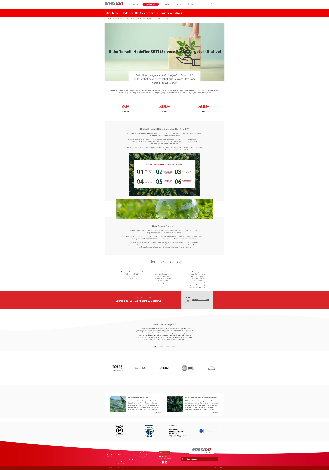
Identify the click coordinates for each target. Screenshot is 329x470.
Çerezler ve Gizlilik (143, 455)
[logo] (114, 4)
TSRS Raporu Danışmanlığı (124, 461)
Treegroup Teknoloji (219, 468)
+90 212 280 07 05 (164, 459)
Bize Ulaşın (164, 453)
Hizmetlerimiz (150, 4)
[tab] (154, 346)
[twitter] (166, 462)
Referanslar (166, 4)
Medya (179, 4)
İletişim (190, 4)
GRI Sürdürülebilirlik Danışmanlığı (125, 459)
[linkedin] (163, 462)
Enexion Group (134, 4)
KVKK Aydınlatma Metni (144, 457)
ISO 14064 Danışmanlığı (123, 457)
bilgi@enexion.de (164, 456)
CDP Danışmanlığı (122, 463)
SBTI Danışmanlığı (122, 455)
